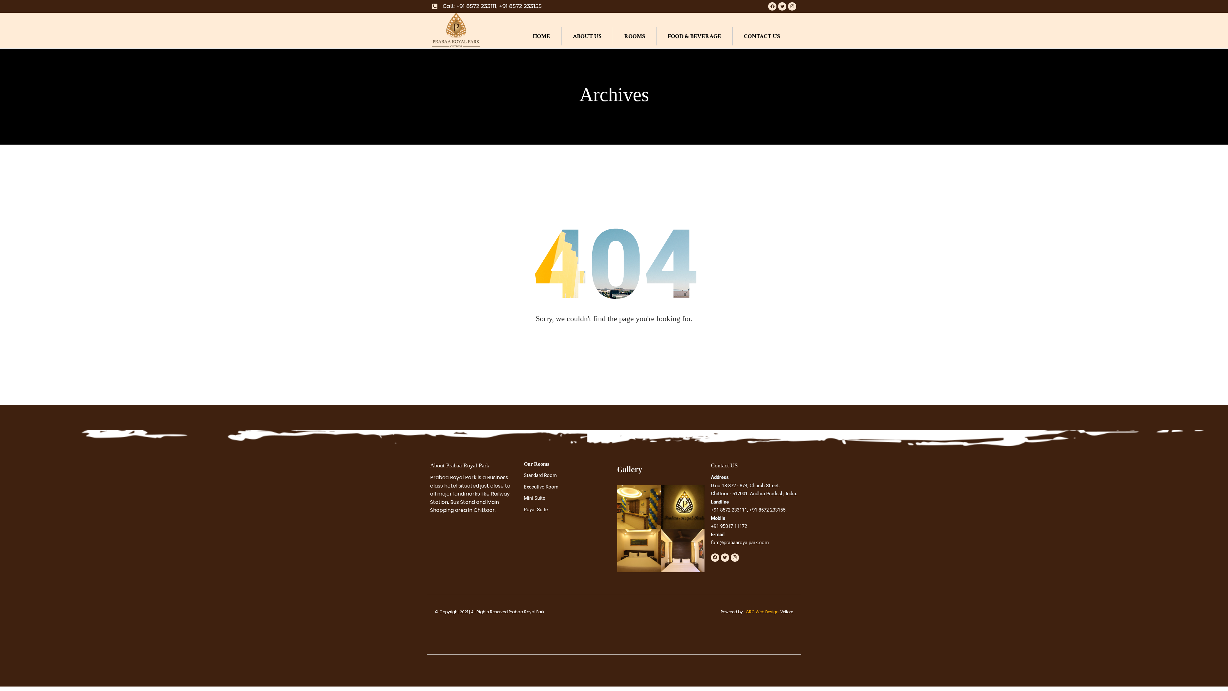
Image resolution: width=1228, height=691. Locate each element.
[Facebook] (772, 6)
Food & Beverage (694, 36)
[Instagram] (792, 6)
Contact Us (762, 36)
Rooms (634, 36)
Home (541, 36)
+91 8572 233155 (767, 510)
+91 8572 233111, (729, 510)
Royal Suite (536, 509)
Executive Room (541, 487)
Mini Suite (534, 498)
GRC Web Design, (762, 612)
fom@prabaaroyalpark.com (740, 542)
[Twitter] (782, 6)
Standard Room (540, 475)
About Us (587, 36)
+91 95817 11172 (729, 526)
